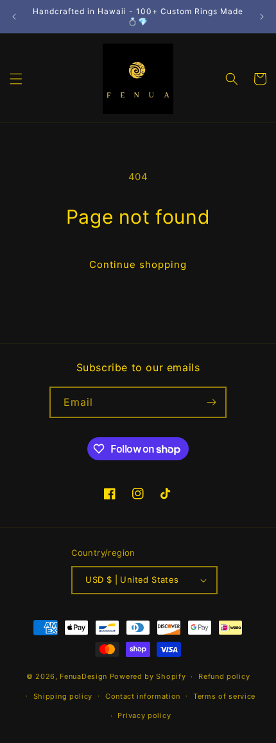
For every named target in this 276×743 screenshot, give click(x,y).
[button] (16, 79)
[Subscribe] (211, 402)
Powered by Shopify (148, 676)
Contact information (142, 696)
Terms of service (224, 696)
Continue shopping (138, 264)
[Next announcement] (262, 17)
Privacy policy (144, 715)
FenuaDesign (83, 676)
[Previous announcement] (14, 17)
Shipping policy (63, 696)
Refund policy (224, 676)
